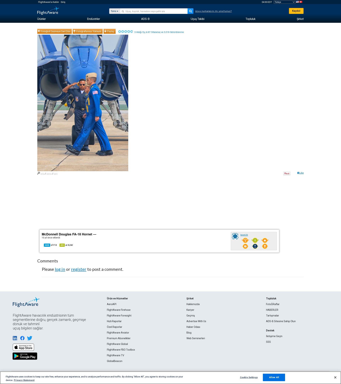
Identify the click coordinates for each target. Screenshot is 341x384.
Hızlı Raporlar (114, 321)
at (67, 245)
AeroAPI (111, 304)
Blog (188, 332)
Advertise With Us (196, 321)
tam (56, 173)
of (51, 245)
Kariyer (190, 309)
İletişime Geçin (274, 336)
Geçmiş (190, 315)
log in (60, 269)
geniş (49, 173)
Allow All (274, 377)
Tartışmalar (272, 315)
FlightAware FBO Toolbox (121, 349)
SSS (268, 341)
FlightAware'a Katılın (48, 2)
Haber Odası (193, 327)
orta (42, 173)
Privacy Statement (24, 380)
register (78, 269)
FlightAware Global (117, 344)
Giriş (63, 2)
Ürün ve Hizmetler (117, 298)
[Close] (335, 377)
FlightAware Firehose (119, 309)
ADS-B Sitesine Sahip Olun (281, 321)
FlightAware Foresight (119, 315)
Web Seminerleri (195, 338)
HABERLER (272, 309)
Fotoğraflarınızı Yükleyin (88, 31)
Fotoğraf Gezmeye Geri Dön (55, 31)
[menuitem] (41, 19)
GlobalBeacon (114, 361)
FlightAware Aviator (118, 332)
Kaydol (296, 10)
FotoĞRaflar (273, 304)
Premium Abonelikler (119, 338)
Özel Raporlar (114, 327)
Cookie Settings (249, 377)
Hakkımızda (193, 304)
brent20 (244, 235)
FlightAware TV (115, 355)
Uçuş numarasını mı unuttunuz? (213, 11)
